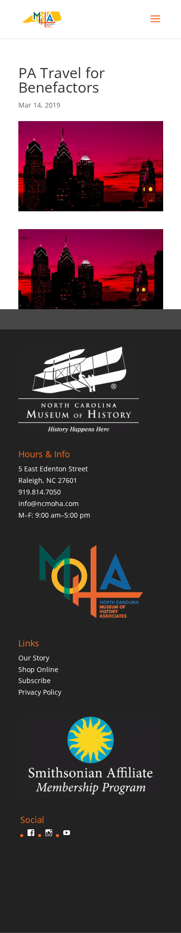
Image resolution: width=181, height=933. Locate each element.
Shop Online (38, 669)
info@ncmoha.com (48, 503)
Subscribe (34, 680)
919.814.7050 (39, 491)
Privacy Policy (39, 692)
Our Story (33, 657)
